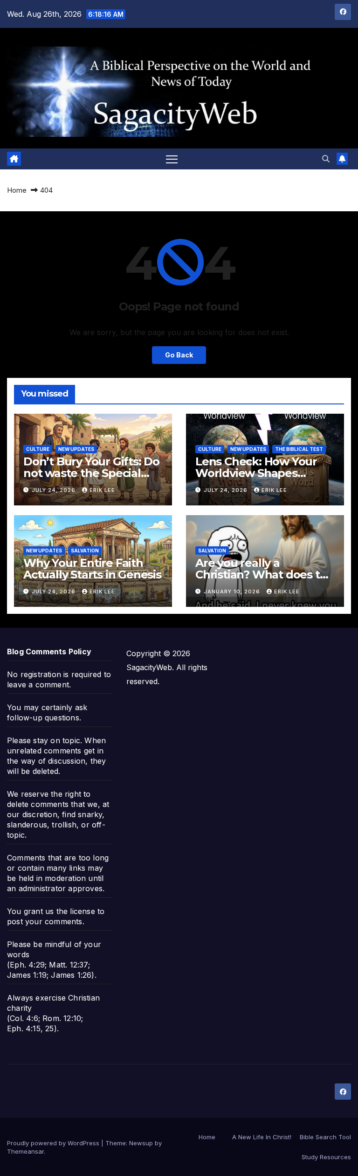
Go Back (179, 355)
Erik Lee (102, 490)
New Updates (76, 449)
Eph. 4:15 (24, 1028)
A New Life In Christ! (261, 1137)
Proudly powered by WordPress (54, 1143)
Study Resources (326, 1157)
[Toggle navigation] (171, 159)
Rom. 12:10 (61, 1018)
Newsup (141, 1143)
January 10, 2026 (233, 591)
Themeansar (25, 1151)
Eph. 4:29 (27, 964)
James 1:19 (27, 975)
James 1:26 (71, 975)
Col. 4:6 (24, 1018)
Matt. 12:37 (68, 964)
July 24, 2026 (54, 490)
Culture (37, 449)
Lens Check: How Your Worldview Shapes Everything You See (256, 473)
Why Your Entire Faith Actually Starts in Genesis (92, 568)
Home (17, 190)
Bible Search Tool (325, 1137)
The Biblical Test (299, 449)
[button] (326, 158)
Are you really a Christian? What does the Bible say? (264, 574)
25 (49, 1028)
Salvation (85, 550)
